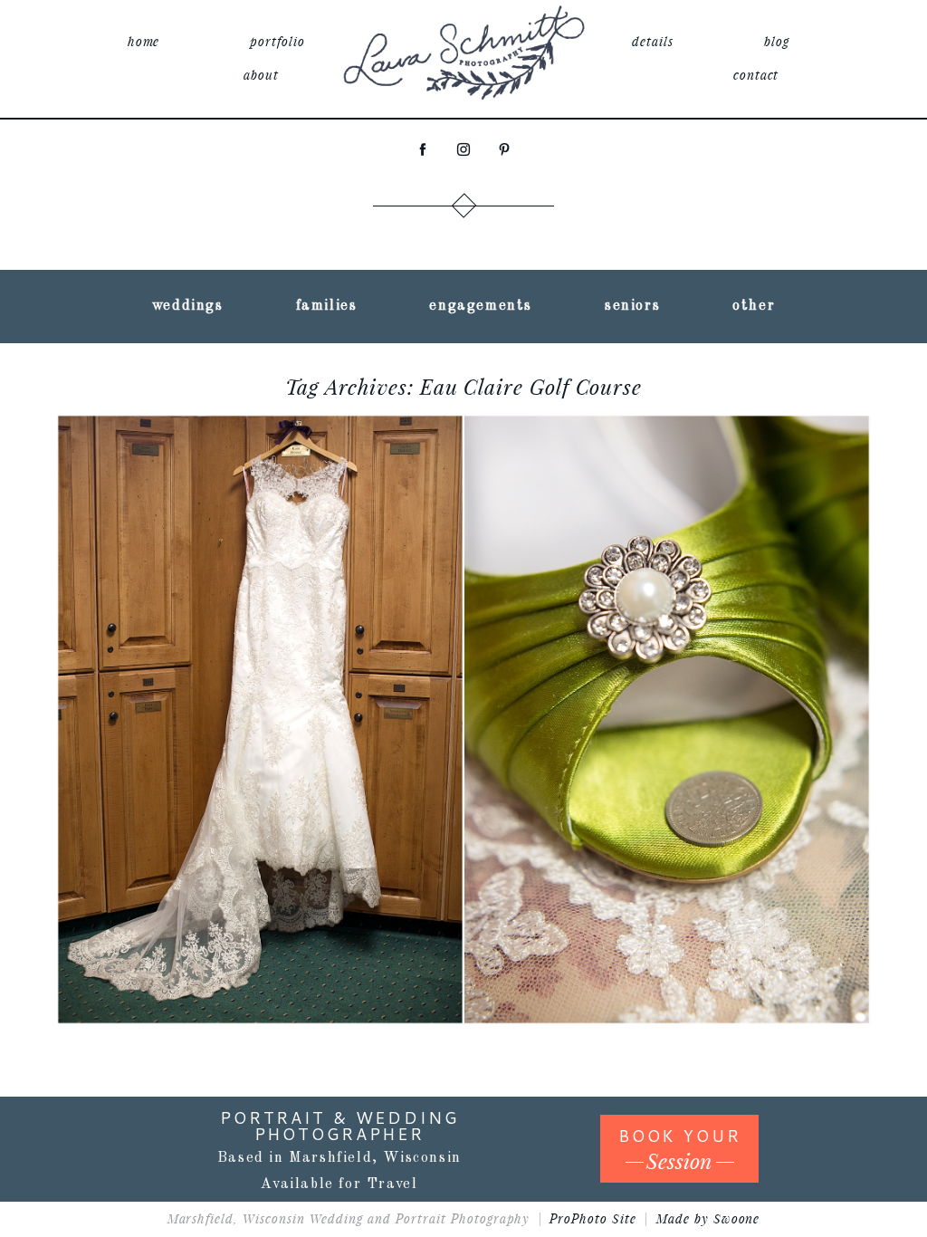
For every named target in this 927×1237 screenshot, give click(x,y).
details (653, 41)
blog (776, 41)
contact (756, 74)
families (327, 306)
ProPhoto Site (593, 1218)
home (144, 41)
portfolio (277, 41)
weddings (188, 306)
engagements (480, 306)
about (261, 74)
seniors (632, 306)
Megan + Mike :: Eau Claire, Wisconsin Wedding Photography (460, 670)
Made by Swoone (708, 1218)
